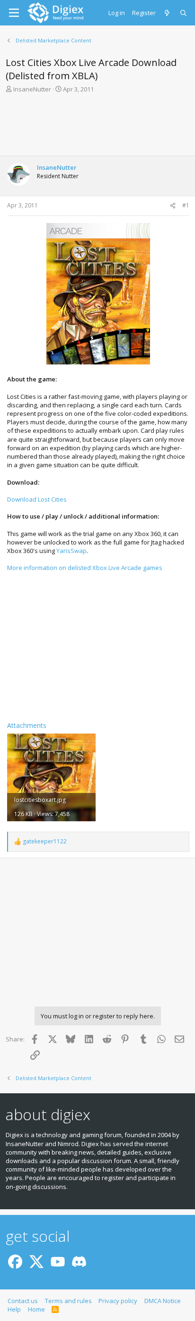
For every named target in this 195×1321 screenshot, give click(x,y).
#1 (185, 205)
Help (14, 1309)
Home (36, 1309)
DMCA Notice (162, 1300)
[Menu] (14, 12)
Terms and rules (68, 1300)
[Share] (173, 205)
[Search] (184, 12)
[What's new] (168, 12)
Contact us (23, 1300)
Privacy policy (117, 1300)
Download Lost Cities (37, 499)
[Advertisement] (97, 127)
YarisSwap (71, 550)
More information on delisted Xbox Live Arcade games (84, 567)
